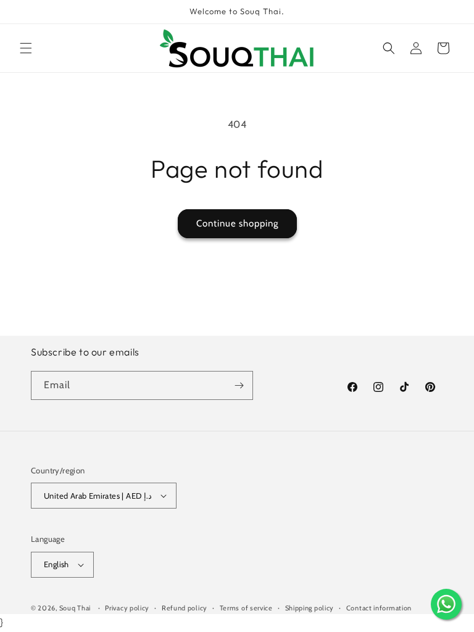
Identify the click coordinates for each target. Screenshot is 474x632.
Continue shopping (237, 223)
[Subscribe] (238, 385)
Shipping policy (310, 608)
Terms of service (246, 608)
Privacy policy (127, 608)
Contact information (379, 608)
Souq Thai (75, 608)
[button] (26, 48)
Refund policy (184, 608)
